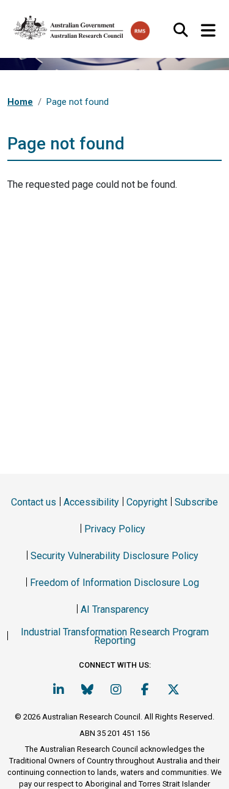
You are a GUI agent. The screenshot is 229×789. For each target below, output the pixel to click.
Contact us (33, 502)
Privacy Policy (114, 529)
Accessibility (91, 502)
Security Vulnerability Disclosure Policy (114, 556)
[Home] (69, 25)
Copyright (146, 502)
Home (20, 101)
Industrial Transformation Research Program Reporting (115, 636)
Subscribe (196, 502)
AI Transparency (115, 609)
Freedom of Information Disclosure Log (114, 582)
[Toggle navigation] (208, 31)
